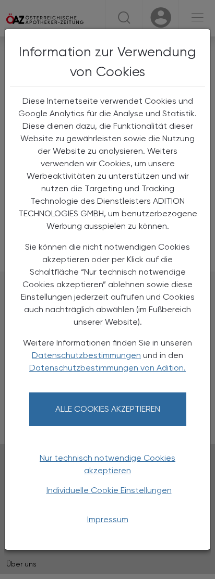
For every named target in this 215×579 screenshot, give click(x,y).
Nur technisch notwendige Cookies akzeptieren (107, 464)
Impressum (107, 519)
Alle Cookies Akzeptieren (107, 409)
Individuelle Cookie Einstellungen (109, 490)
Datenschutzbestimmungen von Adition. (107, 368)
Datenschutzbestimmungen (86, 355)
